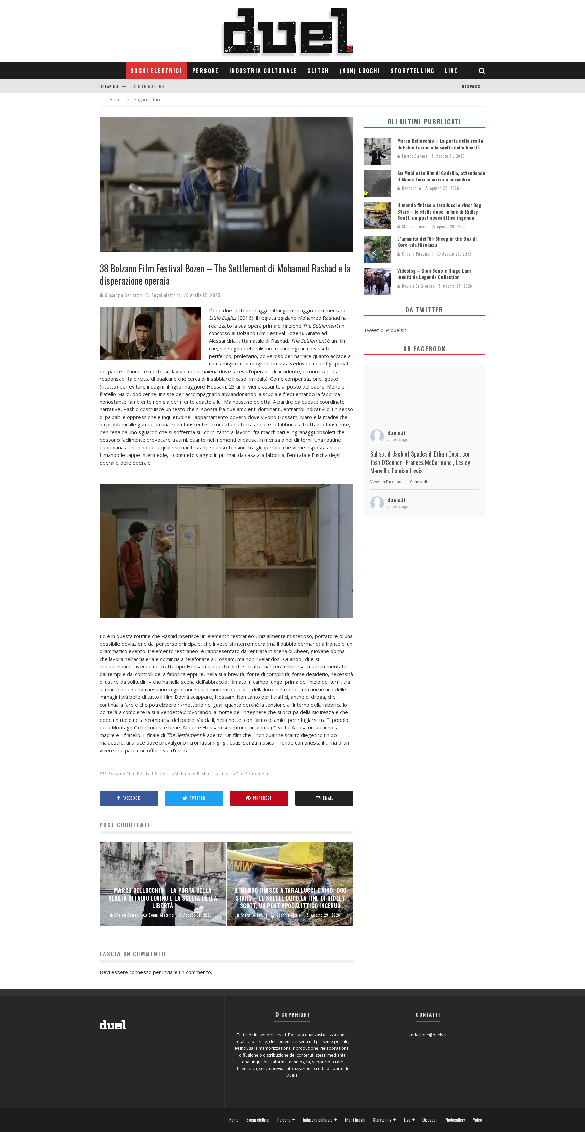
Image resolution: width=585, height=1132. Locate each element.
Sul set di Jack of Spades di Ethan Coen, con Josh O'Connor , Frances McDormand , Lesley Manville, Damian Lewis (420, 462)
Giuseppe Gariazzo (122, 294)
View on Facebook (387, 481)
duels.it (396, 433)
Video (477, 1120)
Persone (205, 71)
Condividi (418, 481)
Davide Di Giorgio (417, 286)
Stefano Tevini (414, 226)
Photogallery (455, 1120)
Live (451, 71)
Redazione (410, 188)
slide (224, 773)
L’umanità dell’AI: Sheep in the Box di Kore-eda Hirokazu (437, 241)
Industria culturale (263, 71)
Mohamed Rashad (193, 773)
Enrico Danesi (413, 156)
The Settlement (252, 773)
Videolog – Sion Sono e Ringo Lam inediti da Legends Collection (434, 273)
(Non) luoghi (360, 71)
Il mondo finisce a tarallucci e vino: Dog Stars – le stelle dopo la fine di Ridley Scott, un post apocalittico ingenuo (439, 211)
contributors (149, 80)
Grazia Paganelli (417, 254)
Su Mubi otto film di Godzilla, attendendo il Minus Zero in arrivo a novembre (441, 175)
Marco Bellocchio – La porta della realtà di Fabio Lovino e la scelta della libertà (440, 143)
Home (234, 1120)
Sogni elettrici (156, 71)
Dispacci (472, 86)
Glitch (318, 71)
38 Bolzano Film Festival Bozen (135, 773)
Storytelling (413, 71)
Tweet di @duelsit (385, 330)
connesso (140, 972)
